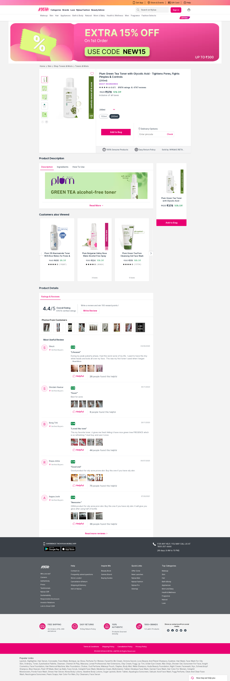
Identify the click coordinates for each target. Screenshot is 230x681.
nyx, (194, 666)
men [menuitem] (127, 15)
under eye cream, (153, 663)
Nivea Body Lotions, (73, 671)
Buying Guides (106, 578)
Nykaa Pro (136, 585)
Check (170, 134)
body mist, (127, 666)
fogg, (134, 663)
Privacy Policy (141, 647)
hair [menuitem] (57, 15)
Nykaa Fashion (83, 10)
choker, (84, 666)
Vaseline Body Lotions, (93, 671)
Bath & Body (166, 582)
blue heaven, (35, 669)
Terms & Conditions (91, 647)
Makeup (165, 571)
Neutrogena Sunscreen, (35, 674)
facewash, (186, 666)
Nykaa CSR (44, 592)
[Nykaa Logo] (43, 9)
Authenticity (45, 581)
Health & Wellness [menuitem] (115, 15)
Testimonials (45, 588)
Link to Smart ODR (47, 606)
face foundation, (37, 666)
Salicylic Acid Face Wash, (160, 671)
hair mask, (180, 661)
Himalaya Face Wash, (140, 669)
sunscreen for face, (192, 663)
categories (56, 10)
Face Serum (95, 674)
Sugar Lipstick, (109, 671)
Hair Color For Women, (177, 669)
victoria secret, (130, 661)
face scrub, (72, 669)
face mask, (63, 661)
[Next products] (151, 253)
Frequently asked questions (82, 574)
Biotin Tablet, (122, 671)
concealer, (53, 661)
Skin (50, 66)
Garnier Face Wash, (158, 669)
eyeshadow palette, (48, 663)
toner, (35, 663)
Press (42, 585)
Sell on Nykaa (76, 589)
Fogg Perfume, (178, 671)
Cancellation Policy (125, 647)
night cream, (175, 666)
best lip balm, (61, 669)
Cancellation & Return (79, 582)
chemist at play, (73, 663)
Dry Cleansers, (82, 674)
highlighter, (32, 661)
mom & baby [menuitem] (99, 15)
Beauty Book (106, 571)
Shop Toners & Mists (63, 66)
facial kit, (109, 661)
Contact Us (75, 571)
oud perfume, (94, 666)
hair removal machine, (55, 666)
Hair (163, 578)
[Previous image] (42, 122)
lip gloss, (81, 661)
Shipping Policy (108, 647)
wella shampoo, (140, 666)
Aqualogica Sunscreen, (139, 671)
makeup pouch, (108, 666)
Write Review (90, 310)
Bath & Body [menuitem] (77, 15)
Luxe (164, 603)
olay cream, (126, 663)
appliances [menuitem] (66, 15)
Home (42, 66)
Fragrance (166, 596)
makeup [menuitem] (44, 15)
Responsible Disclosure (49, 599)
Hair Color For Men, (67, 674)
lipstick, (23, 661)
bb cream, (118, 661)
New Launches (137, 574)
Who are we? (45, 574)
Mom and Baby (168, 589)
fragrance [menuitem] (135, 15)
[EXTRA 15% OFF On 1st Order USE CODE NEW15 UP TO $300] (115, 42)
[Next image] (46, 122)
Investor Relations (47, 602)
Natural (164, 600)
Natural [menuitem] (88, 15)
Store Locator (76, 578)
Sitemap (135, 589)
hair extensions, (114, 663)
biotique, (73, 661)
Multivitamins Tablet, (121, 669)
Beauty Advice (97, 10)
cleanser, (61, 663)
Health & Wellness (169, 592)
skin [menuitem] (51, 15)
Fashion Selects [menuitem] (149, 15)
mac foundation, (73, 666)
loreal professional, (97, 663)
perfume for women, (95, 661)
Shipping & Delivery (78, 585)
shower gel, (177, 663)
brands (65, 10)
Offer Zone (136, 571)
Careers (43, 577)
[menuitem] (184, 17)
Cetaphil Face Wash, (87, 669)
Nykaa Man (136, 578)
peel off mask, (47, 669)
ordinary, (28, 663)
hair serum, (43, 661)
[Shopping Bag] (188, 10)
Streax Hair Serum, (56, 671)
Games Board (106, 574)
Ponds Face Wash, (39, 671)
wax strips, (167, 663)
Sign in (176, 10)
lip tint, (141, 663)
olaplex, (118, 666)
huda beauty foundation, (158, 666)
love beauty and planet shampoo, (152, 661)
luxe (72, 10)
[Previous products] (41, 253)
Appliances (166, 585)
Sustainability (45, 595)
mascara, (84, 663)
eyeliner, (172, 661)
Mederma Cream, (104, 669)
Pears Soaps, (52, 674)
